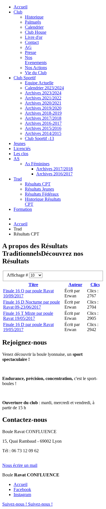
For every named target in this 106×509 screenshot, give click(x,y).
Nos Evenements (36, 60)
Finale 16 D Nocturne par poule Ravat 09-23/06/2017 (31, 304)
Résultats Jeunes (39, 189)
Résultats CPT (38, 184)
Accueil (20, 6)
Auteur (75, 284)
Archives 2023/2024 (43, 93)
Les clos (21, 153)
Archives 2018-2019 (43, 113)
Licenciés (22, 148)
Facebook (22, 489)
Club (18, 12)
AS (17, 158)
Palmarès (33, 22)
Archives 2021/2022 (43, 98)
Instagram (22, 494)
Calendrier (34, 27)
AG (28, 47)
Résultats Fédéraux (42, 194)
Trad (18, 179)
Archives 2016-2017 (43, 123)
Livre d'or (33, 37)
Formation (23, 209)
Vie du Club (36, 72)
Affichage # (18, 275)
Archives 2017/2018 (43, 118)
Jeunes (19, 143)
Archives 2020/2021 (43, 103)
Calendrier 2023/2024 (44, 87)
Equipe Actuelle (39, 82)
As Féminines (37, 163)
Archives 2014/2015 (43, 133)
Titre (33, 284)
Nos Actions (36, 67)
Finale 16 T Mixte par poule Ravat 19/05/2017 (28, 316)
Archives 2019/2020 (43, 108)
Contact (32, 42)
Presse (30, 52)
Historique (34, 17)
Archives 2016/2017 (54, 173)
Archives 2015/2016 (43, 128)
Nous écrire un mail (19, 465)
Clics (95, 284)
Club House (35, 32)
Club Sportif (25, 77)
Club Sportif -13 (39, 138)
